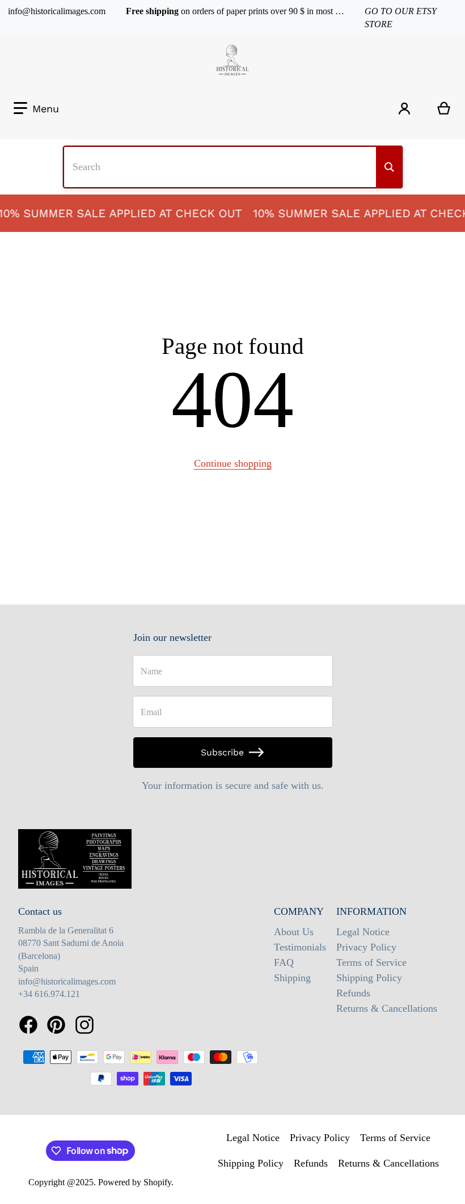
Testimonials (300, 947)
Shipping (292, 977)
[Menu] (36, 108)
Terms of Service (371, 962)
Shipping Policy (369, 977)
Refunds (353, 993)
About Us (294, 931)
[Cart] (444, 108)
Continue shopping (233, 463)
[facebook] (28, 1025)
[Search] (389, 167)
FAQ (284, 962)
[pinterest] (56, 1025)
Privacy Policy (366, 947)
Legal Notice (363, 931)
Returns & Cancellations (386, 1008)
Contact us (40, 911)
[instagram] (84, 1025)
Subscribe (222, 752)
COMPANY (299, 911)
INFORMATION (371, 911)
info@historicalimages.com (56, 11)
